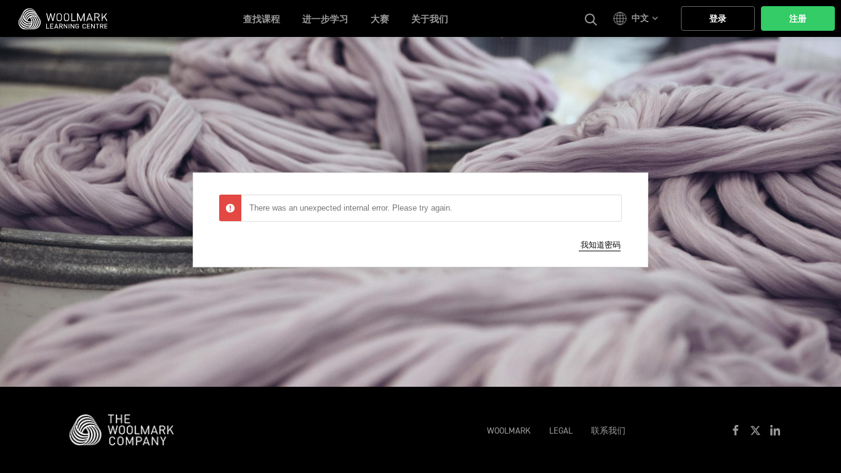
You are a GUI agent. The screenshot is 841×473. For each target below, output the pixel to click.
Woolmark (509, 431)
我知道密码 (601, 244)
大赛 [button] (380, 19)
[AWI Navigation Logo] (128, 429)
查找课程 (261, 19)
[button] (637, 18)
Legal (561, 431)
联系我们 (608, 431)
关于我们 (429, 19)
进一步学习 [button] (325, 19)
